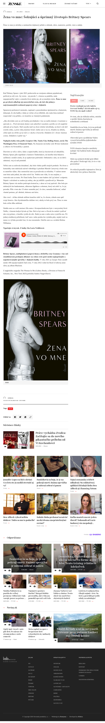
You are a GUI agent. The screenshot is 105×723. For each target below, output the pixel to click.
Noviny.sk (57, 663)
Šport (30, 680)
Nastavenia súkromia (86, 679)
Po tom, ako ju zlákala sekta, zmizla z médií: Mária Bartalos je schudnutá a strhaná (85, 119)
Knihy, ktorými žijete (24, 249)
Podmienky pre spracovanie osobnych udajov (89, 671)
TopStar (31, 686)
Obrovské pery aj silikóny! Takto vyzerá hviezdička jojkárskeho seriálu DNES (84, 140)
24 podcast (57, 683)
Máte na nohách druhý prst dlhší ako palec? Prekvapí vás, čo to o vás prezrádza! (85, 161)
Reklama (82, 663)
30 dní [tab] (90, 100)
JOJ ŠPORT (31, 670)
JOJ (29, 663)
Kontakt (82, 667)
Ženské (30, 683)
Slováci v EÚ (58, 703)
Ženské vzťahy (71, 3)
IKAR (10, 408)
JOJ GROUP (31, 677)
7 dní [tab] (82, 100)
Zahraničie (58, 690)
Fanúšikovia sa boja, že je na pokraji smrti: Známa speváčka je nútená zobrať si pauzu (85, 129)
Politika (56, 696)
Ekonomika (58, 700)
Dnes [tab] (74, 100)
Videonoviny (58, 673)
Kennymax (63, 716)
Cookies (81, 676)
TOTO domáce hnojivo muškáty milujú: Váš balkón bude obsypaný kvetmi (85, 151)
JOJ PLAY (31, 667)
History (31, 696)
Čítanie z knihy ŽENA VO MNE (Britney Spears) (41, 249)
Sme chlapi (32, 690)
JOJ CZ (30, 673)
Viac (88, 3)
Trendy (31, 3)
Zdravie (31, 693)
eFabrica (80, 716)
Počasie (31, 700)
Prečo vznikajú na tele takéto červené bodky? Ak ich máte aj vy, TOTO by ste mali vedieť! (85, 108)
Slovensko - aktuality (62, 686)
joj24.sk (56, 667)
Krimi (55, 693)
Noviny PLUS (58, 670)
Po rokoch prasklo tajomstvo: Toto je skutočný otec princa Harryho (85, 170)
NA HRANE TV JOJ (59, 680)
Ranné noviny (58, 677)
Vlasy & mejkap (49, 3)
